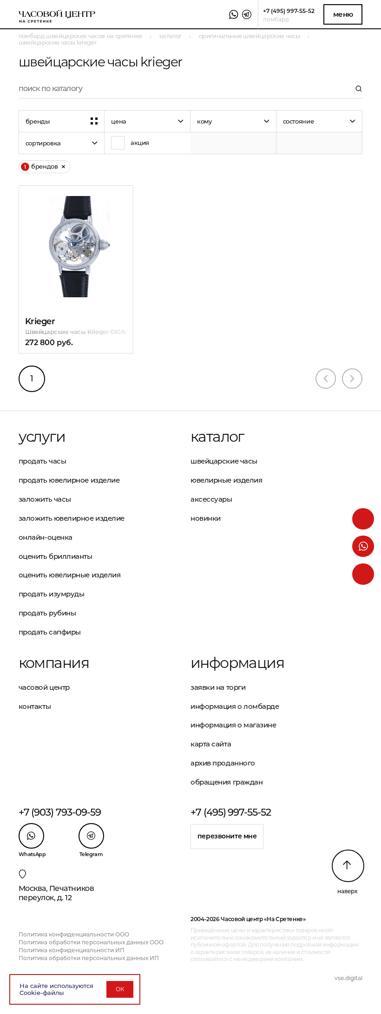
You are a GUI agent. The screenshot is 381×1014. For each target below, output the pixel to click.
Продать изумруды (52, 593)
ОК (120, 989)
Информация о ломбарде (234, 706)
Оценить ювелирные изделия (70, 574)
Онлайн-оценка (45, 537)
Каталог (217, 436)
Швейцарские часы (223, 461)
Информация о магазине (233, 724)
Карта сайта (210, 743)
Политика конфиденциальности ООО (74, 934)
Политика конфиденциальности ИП (72, 950)
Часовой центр (44, 687)
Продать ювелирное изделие (69, 480)
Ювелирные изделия (226, 480)
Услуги (42, 436)
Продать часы (42, 461)
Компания (54, 662)
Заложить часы (45, 499)
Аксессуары (211, 499)
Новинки (205, 518)
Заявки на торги (217, 687)
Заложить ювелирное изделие (72, 518)
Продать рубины (47, 612)
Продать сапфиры (50, 632)
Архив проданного (222, 763)
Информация (237, 662)
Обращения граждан (226, 782)
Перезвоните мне (227, 836)
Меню (343, 14)
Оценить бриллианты (55, 556)
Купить (63, 219)
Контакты (35, 706)
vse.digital (348, 978)
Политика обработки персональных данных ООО (91, 942)
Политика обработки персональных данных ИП (89, 958)
